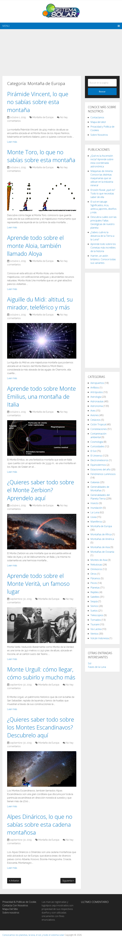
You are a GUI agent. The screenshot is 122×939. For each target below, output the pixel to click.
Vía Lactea (95, 629)
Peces (93, 583)
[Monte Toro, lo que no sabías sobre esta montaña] (41, 193)
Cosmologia (96, 441)
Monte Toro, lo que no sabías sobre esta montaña (41, 156)
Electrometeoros (99, 460)
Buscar (102, 91)
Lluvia (93, 517)
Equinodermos (98, 464)
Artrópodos (96, 392)
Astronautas (97, 401)
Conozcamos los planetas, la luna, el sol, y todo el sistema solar (33, 935)
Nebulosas (96, 564)
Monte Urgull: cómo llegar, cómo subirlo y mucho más (41, 673)
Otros (93, 573)
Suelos (94, 610)
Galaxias (95, 482)
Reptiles (94, 592)
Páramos (95, 578)
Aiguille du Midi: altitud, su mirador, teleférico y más (40, 303)
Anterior (14, 880)
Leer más (12, 141)
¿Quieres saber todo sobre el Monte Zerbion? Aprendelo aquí (40, 490)
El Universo (96, 455)
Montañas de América (102, 539)
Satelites (94, 596)
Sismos (94, 606)
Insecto (94, 503)
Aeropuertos (97, 383)
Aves (93, 410)
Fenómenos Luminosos (103, 474)
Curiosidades (97, 446)
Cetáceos (95, 419)
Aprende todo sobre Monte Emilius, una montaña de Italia (41, 396)
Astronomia (96, 406)
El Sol (93, 451)
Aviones (94, 415)
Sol (89, 663)
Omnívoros (96, 569)
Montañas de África (100, 534)
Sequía (94, 601)
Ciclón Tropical (98, 424)
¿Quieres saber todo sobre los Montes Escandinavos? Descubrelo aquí (40, 727)
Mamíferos (96, 521)
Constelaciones (98, 429)
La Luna (94, 512)
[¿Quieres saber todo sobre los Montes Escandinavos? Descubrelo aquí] (41, 769)
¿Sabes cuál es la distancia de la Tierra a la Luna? (102, 236)
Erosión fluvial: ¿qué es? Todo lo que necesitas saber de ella (102, 193)
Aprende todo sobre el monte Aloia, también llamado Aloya (35, 245)
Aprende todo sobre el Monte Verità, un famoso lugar (38, 583)
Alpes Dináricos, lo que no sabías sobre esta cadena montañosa (39, 824)
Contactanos (97, 117)
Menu (6, 25)
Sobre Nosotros (99, 134)
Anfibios (94, 387)
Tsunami (94, 624)
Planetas (95, 587)
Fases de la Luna (97, 667)
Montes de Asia (98, 560)
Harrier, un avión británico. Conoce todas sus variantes (103, 259)
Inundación (96, 507)
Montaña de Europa (43, 117)
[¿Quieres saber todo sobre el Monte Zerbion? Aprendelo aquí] (41, 531)
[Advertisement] (61, 50)
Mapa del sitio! (98, 122)
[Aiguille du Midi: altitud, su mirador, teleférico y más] (41, 341)
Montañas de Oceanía (102, 551)
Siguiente (67, 880)
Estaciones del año (100, 469)
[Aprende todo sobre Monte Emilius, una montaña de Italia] (41, 438)
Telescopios (96, 615)
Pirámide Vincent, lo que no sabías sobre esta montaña (37, 102)
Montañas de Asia (100, 547)
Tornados (95, 619)
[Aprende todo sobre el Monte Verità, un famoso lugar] (41, 625)
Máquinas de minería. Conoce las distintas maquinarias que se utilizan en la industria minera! (101, 178)
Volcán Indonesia (99, 638)
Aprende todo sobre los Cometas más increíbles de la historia (103, 247)
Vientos (94, 633)
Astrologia (95, 396)
